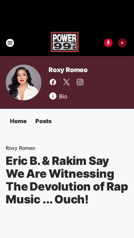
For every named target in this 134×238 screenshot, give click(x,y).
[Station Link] (64, 42)
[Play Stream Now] (122, 43)
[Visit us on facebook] (53, 82)
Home (18, 121)
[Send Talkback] (108, 43)
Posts (43, 121)
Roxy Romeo (68, 70)
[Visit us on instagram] (80, 82)
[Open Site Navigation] (10, 43)
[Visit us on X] (66, 82)
